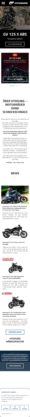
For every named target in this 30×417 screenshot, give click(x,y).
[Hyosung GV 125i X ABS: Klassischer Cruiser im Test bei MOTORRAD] (15, 265)
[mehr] (16, 219)
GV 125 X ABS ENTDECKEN (15, 44)
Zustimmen (5, 408)
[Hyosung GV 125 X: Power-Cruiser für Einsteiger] (15, 231)
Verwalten (15, 408)
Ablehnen (24, 408)
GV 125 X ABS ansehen (15, 79)
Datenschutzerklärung (5, 413)
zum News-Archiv (15, 332)
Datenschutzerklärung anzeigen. (18, 360)
